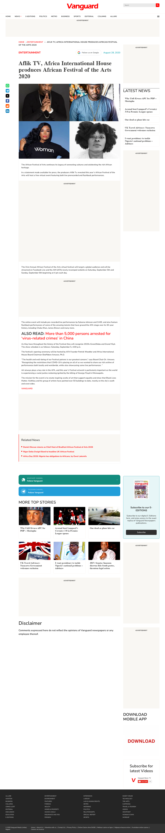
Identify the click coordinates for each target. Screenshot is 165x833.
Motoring (87, 807)
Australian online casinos (140, 827)
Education (10, 815)
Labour (86, 799)
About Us (40, 827)
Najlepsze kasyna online (122, 827)
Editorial (89, 16)
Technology (127, 799)
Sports (77, 16)
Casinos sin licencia (37, 829)
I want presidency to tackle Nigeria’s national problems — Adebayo (139, 141)
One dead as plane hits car (137, 119)
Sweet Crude (127, 796)
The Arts (125, 801)
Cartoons (126, 804)
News (17, 16)
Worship (125, 817)
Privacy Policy (71, 827)
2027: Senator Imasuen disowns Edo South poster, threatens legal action (102, 565)
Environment (50, 799)
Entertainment (35, 42)
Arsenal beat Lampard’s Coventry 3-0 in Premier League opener (141, 110)
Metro (54, 16)
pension (48, 817)
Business (65, 16)
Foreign (48, 804)
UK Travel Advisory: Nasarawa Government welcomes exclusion (140, 129)
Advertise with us (50, 827)
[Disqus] (69, 673)
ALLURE (113, 16)
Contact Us (61, 827)
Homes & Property (52, 809)
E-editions (30, 16)
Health (47, 807)
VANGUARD (27, 388)
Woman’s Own (128, 815)
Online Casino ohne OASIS (86, 827)
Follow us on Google (90, 52)
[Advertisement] (69, 221)
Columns (102, 16)
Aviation (9, 799)
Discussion (10, 812)
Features (48, 801)
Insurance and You (52, 815)
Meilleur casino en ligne (105, 827)
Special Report (89, 815)
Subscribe (141, 532)
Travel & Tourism (129, 807)
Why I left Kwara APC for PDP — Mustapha (140, 99)
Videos (125, 809)
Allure (8, 796)
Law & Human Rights (91, 801)
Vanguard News (82, 6)
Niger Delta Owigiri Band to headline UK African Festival (48, 451)
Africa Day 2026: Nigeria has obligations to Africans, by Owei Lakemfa (55, 456)
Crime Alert (10, 807)
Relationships (89, 812)
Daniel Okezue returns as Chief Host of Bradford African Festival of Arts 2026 (58, 447)
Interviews (87, 796)
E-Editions (10, 817)
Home (8, 16)
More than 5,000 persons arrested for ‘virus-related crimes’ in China (66, 336)
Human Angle (50, 812)
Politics (43, 16)
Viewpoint (126, 812)
